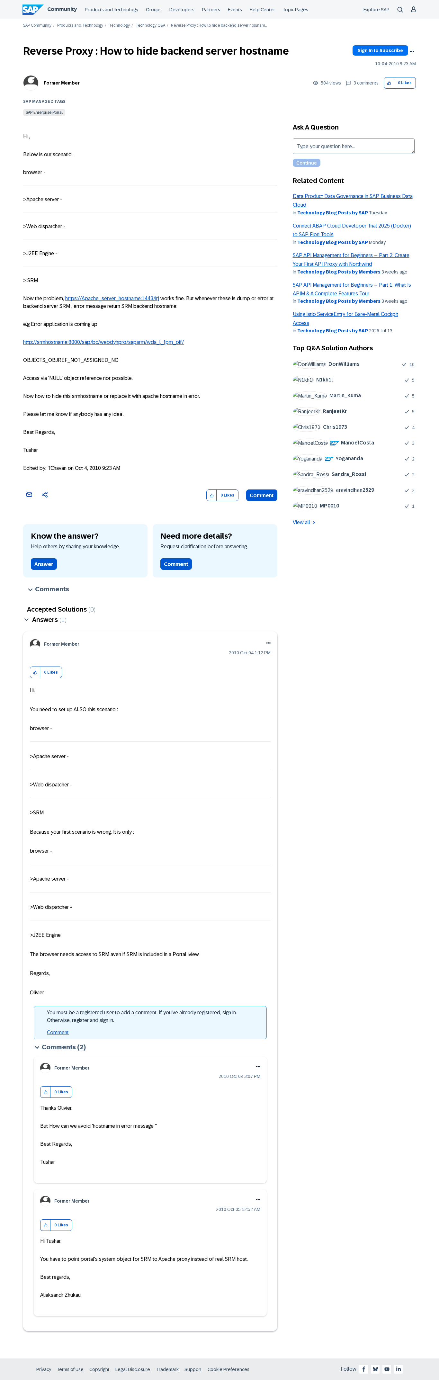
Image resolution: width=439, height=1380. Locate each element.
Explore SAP (376, 9)
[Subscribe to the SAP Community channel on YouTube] (387, 1369)
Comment (262, 495)
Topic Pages (295, 9)
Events (235, 9)
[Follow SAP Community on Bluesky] (375, 1369)
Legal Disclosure (132, 1369)
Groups (154, 9)
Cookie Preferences (228, 1369)
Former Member (62, 82)
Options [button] (411, 51)
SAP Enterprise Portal (44, 112)
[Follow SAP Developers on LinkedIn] (398, 1369)
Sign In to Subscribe (380, 50)
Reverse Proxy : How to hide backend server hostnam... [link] (219, 25)
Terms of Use (70, 1369)
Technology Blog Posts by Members (339, 271)
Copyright (99, 1369)
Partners (211, 9)
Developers (181, 9)
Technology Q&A (150, 25)
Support (193, 1369)
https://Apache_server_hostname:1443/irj (112, 298)
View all (301, 522)
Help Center (262, 9)
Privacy (43, 1369)
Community (62, 9)
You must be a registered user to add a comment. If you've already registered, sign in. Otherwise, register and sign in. (142, 1016)
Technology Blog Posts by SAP (332, 212)
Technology (119, 25)
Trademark (167, 1369)
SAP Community (37, 25)
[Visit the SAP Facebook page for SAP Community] (363, 1369)
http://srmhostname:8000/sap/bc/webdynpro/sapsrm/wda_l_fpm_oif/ (103, 342)
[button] (389, 83)
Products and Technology (111, 9)
